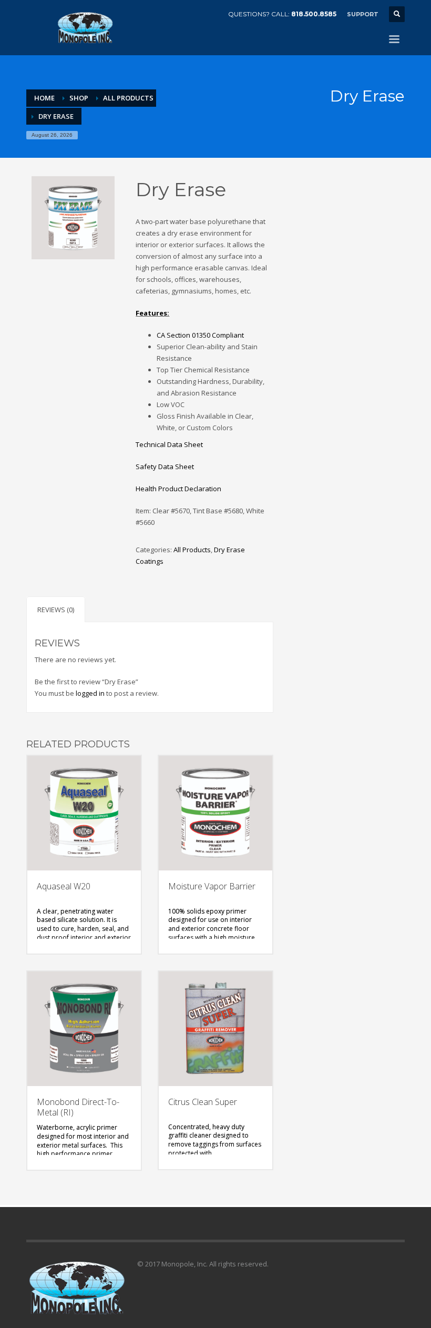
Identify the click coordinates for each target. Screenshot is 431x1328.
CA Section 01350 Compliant (200, 335)
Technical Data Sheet (169, 444)
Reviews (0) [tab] (55, 609)
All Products (128, 98)
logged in (90, 693)
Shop (78, 98)
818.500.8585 (313, 14)
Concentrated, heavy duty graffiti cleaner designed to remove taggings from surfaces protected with (214, 1140)
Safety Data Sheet (165, 466)
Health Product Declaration (178, 488)
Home (44, 98)
